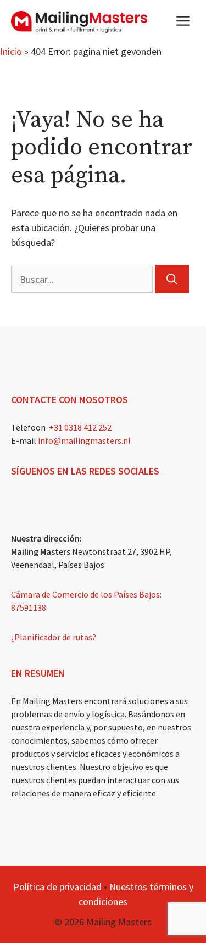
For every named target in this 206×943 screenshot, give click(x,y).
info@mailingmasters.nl (84, 440)
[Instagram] (37, 498)
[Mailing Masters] (79, 21)
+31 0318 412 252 (79, 427)
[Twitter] (57, 498)
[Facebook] (17, 498)
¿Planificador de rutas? (53, 637)
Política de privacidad (57, 886)
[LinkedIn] (76, 498)
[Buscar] (172, 279)
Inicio (11, 51)
